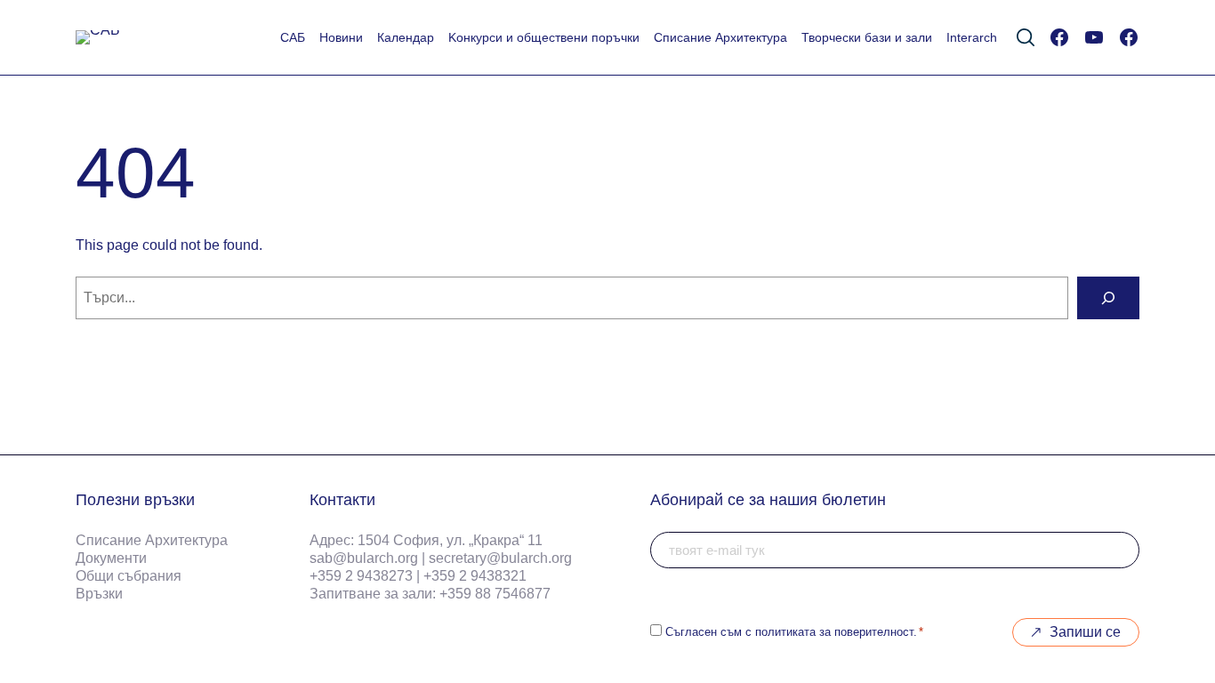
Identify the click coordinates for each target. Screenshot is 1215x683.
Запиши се (1085, 631)
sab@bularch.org (364, 558)
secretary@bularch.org (500, 558)
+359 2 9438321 (475, 575)
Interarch (971, 37)
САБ (292, 37)
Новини (341, 37)
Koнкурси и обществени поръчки (544, 37)
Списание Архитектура (720, 37)
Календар (405, 37)
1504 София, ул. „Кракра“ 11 (450, 540)
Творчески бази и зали (866, 37)
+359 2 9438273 (361, 575)
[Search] (1108, 298)
